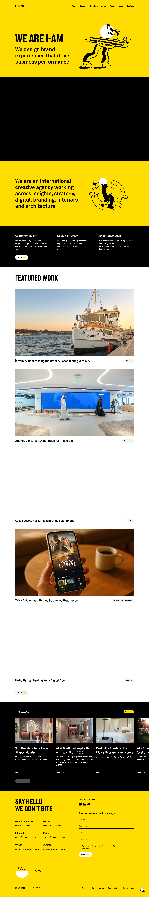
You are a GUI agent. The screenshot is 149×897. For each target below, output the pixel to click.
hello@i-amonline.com (25, 826)
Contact (130, 6)
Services (94, 6)
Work (74, 6)
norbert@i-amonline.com (54, 849)
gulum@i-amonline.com (25, 837)
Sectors (83, 6)
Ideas (121, 6)
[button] (83, 6)
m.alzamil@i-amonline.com (27, 849)
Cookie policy (113, 888)
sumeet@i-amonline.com (54, 837)
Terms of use (128, 888)
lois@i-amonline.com (52, 826)
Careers (85, 888)
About (104, 6)
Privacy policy (98, 888)
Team (112, 6)
